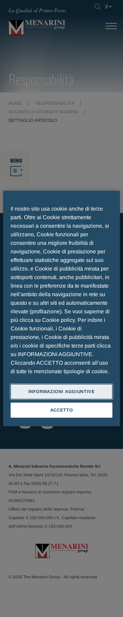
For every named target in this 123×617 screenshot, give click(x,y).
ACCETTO (61, 410)
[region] (61, 308)
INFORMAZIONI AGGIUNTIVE (61, 391)
